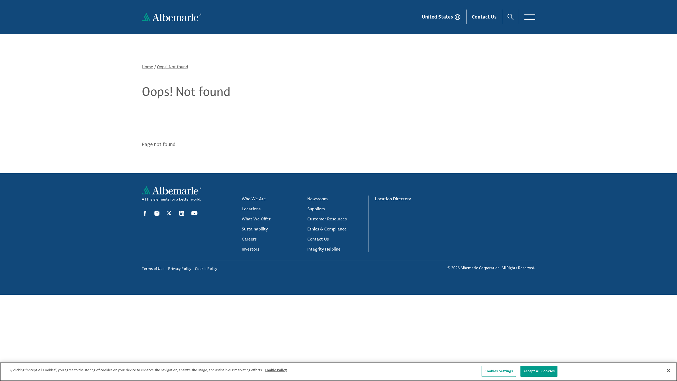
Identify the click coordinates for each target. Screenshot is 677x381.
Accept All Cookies (539, 371)
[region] (338, 371)
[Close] (668, 371)
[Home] (171, 17)
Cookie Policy (276, 370)
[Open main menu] (529, 17)
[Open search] (510, 17)
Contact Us (484, 16)
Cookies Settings (498, 371)
